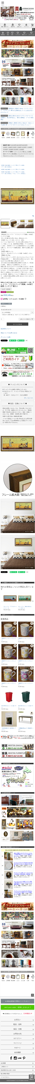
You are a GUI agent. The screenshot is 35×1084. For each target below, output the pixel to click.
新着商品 (3, 34)
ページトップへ (32, 995)
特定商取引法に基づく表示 (8, 1070)
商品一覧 (13, 26)
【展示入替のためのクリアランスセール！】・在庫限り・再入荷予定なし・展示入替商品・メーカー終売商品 (17, 117)
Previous (3, 196)
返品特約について (6, 328)
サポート (17, 1048)
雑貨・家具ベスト (4, 26)
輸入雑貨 (8, 165)
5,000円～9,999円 (17, 147)
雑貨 (8, 34)
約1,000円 (13, 145)
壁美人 (15, 154)
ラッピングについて (6, 309)
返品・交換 (17, 1029)
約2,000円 (19, 145)
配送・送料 (17, 1024)
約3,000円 (24, 145)
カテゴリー (17, 1038)
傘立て (4, 154)
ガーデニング (31, 34)
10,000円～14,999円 (27, 147)
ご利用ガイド (4, 1066)
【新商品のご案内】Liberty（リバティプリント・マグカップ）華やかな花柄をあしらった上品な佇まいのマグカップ (17, 110)
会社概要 (17, 1052)
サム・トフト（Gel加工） (20, 173)
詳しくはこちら (28, 398)
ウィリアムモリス (19, 156)
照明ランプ (24, 34)
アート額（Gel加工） (7, 167)
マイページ (26, 26)
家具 (12, 34)
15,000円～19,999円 (8, 149)
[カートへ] (32, 1078)
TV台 (4, 156)
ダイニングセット (10, 156)
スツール (31, 154)
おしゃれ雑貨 (28, 151)
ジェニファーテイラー (23, 154)
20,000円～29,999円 (19, 149)
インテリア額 (21, 151)
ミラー (15, 151)
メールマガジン (5, 1077)
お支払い (17, 1020)
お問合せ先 (17, 1034)
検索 (33, 29)
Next (32, 196)
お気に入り (19, 26)
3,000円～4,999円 (7, 147)
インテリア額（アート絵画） (18, 165)
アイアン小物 (10, 154)
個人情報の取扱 (5, 1073)
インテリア (18, 34)
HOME (2, 165)
